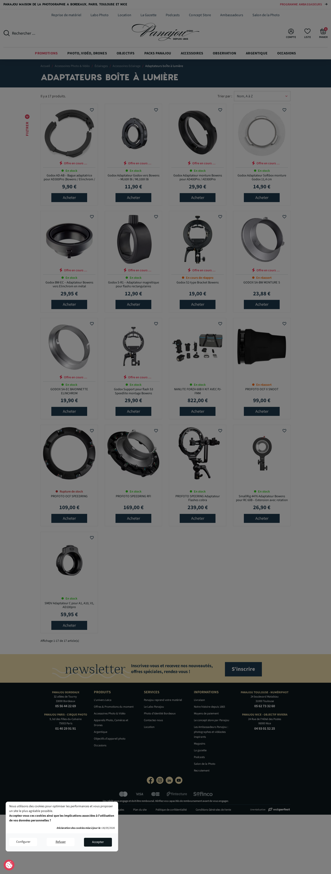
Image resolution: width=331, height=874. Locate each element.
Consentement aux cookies (9, 865)
